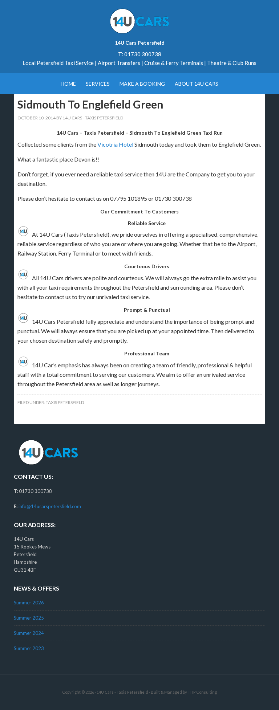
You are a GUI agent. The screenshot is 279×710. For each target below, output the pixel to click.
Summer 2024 (29, 633)
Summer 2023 (29, 648)
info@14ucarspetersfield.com (50, 506)
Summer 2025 (29, 618)
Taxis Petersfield (65, 402)
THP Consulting (202, 692)
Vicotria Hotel (115, 144)
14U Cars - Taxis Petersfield (122, 692)
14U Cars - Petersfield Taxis (139, 21)
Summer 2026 (29, 602)
